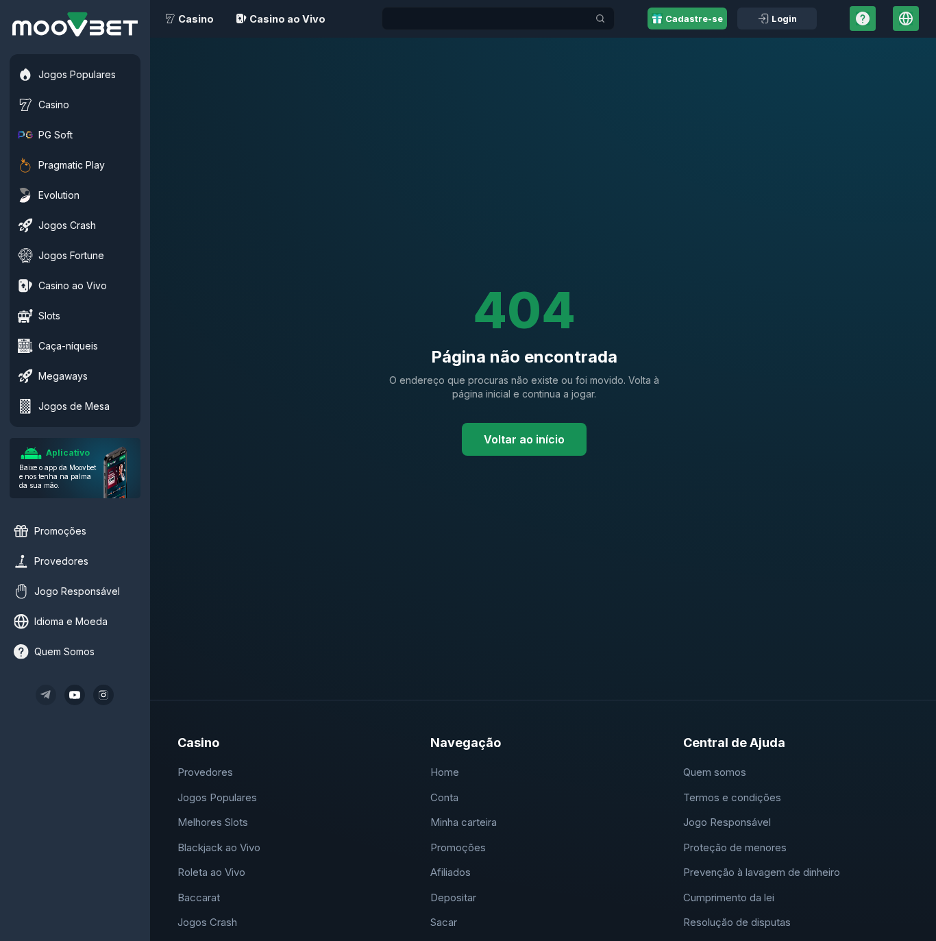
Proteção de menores (735, 847)
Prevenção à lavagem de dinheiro (761, 872)
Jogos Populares (217, 797)
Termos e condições (732, 797)
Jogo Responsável (727, 822)
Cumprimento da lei (728, 897)
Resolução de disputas (737, 922)
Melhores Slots (212, 822)
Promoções (458, 847)
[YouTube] (74, 695)
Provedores (205, 772)
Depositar (453, 897)
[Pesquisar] (600, 18)
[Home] (75, 24)
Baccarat (198, 897)
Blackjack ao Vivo (218, 847)
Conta (444, 797)
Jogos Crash (207, 922)
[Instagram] (103, 695)
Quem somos (714, 772)
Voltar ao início (524, 439)
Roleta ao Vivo (211, 872)
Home (444, 772)
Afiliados (450, 872)
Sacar (443, 922)
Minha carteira (463, 822)
